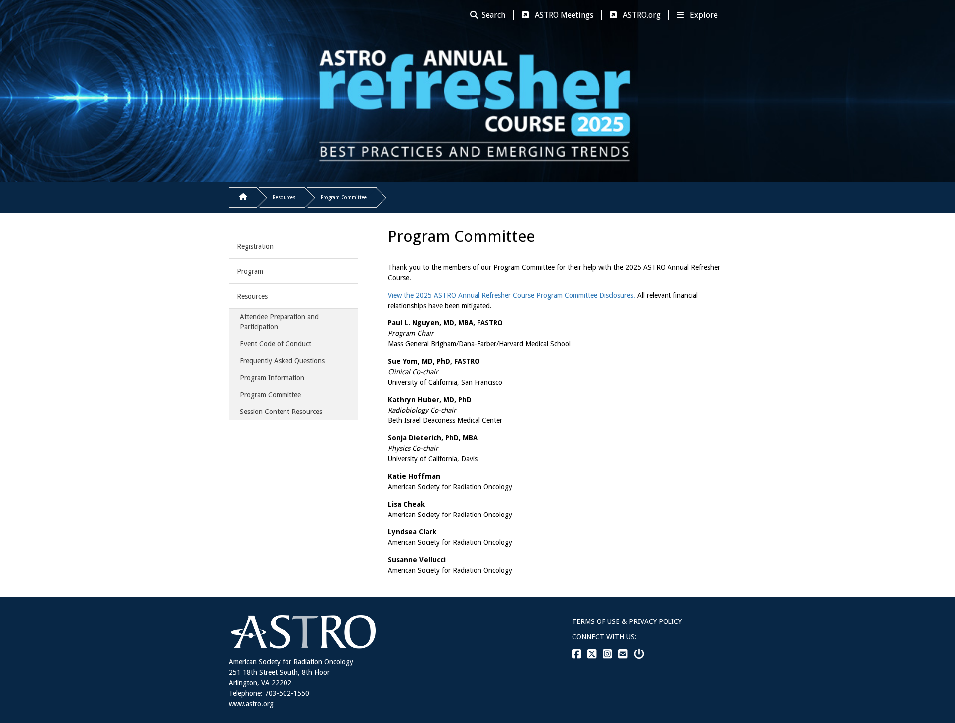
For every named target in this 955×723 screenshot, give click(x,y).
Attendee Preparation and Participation (279, 322)
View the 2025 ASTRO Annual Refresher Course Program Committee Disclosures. (511, 295)
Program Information (272, 378)
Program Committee (344, 197)
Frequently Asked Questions (282, 361)
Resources (284, 197)
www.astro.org (251, 704)
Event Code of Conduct (275, 344)
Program (250, 271)
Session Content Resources (281, 411)
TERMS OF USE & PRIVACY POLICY (627, 621)
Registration (255, 246)
